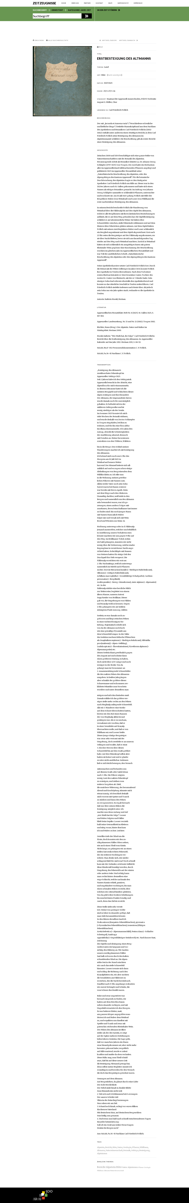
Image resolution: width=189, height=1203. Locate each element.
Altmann (101, 1150)
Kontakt (99, 3)
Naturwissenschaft (114, 1150)
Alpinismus (102, 1153)
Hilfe (110, 3)
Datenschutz (123, 3)
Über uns (75, 3)
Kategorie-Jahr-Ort (79, 10)
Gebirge (134, 1150)
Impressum (138, 3)
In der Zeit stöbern (107, 10)
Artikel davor (109, 40)
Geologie (127, 1147)
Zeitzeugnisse (44, 3)
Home (63, 3)
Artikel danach (127, 40)
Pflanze (135, 1147)
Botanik (126, 1150)
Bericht (108, 1147)
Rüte (114, 1147)
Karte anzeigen (114, 75)
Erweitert (57, 10)
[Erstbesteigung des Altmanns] (62, 81)
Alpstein (100, 1147)
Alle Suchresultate (58, 40)
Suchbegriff (40, 10)
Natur (119, 1147)
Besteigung (144, 1150)
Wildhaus (144, 1147)
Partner (87, 3)
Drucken (39, 40)
